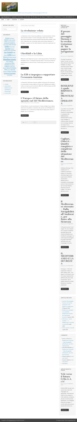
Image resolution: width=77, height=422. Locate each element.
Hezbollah (13, 50)
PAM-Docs (58, 17)
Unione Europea (9, 73)
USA (8, 75)
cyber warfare (5, 44)
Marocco (6, 57)
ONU (12, 63)
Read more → (25, 47)
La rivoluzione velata (32, 30)
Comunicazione (11, 41)
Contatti (22, 19)
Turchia (13, 71)
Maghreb (13, 55)
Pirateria (7, 66)
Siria (5, 69)
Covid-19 (11, 43)
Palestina (7, 64)
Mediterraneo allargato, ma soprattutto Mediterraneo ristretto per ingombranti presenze (67, 313)
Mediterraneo (9, 59)
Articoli (14, 17)
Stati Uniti (12, 69)
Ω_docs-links (8, 93)
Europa (7, 48)
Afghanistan (12, 38)
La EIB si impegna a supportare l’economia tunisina (38, 75)
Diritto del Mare (12, 44)
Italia (14, 52)
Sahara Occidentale (11, 68)
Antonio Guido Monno (26, 32)
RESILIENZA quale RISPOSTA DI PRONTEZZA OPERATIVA (67, 94)
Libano (5, 55)
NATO (7, 61)
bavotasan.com (72, 420)
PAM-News (50, 17)
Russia (4, 68)
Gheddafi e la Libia (31, 53)
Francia (12, 48)
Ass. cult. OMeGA (67, 17)
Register (14, 19)
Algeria (6, 40)
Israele (10, 52)
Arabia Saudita (12, 40)
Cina (5, 41)
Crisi (14, 43)
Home (2, 19)
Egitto (7, 46)
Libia (9, 55)
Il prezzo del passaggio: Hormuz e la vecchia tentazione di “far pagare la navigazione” (67, 42)
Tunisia (9, 71)
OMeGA (11, 61)
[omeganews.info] (9, 6)
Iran (5, 52)
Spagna (8, 69)
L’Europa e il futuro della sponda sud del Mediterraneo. (37, 99)
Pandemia (12, 64)
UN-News (20, 17)
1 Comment (40, 32)
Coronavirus (6, 43)
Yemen (10, 75)
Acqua (7, 38)
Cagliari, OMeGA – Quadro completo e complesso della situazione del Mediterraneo (67, 150)
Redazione (24, 55)
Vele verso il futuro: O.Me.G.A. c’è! (66, 378)
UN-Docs (27, 17)
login (8, 19)
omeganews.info (12, 420)
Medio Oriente (12, 57)
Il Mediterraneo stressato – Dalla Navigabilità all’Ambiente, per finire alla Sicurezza (67, 211)
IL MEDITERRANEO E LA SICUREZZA (67, 258)
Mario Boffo (64, 383)
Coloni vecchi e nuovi (67, 327)
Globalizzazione (7, 50)
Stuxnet (5, 71)
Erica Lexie (12, 46)
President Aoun (12, 66)
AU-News (42, 17)
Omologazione (8, 63)
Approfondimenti (5, 17)
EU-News (35, 17)
